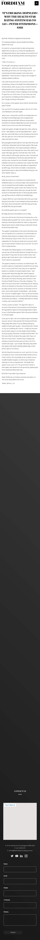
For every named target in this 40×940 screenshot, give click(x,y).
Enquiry (6, 912)
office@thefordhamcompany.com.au (21, 850)
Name (6, 864)
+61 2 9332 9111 (21, 848)
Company (7, 900)
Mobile (6, 888)
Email (5, 876)
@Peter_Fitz (11, 383)
